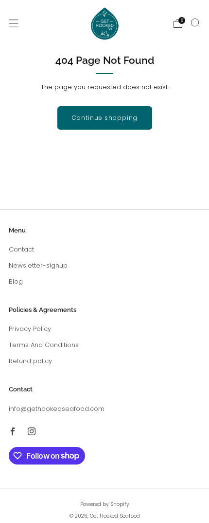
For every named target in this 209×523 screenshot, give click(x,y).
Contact (21, 249)
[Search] (195, 23)
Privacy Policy (30, 328)
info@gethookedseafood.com (56, 408)
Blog (16, 281)
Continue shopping (105, 118)
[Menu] (13, 23)
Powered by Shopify (104, 504)
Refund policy (30, 361)
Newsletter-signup (38, 265)
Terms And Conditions (44, 344)
